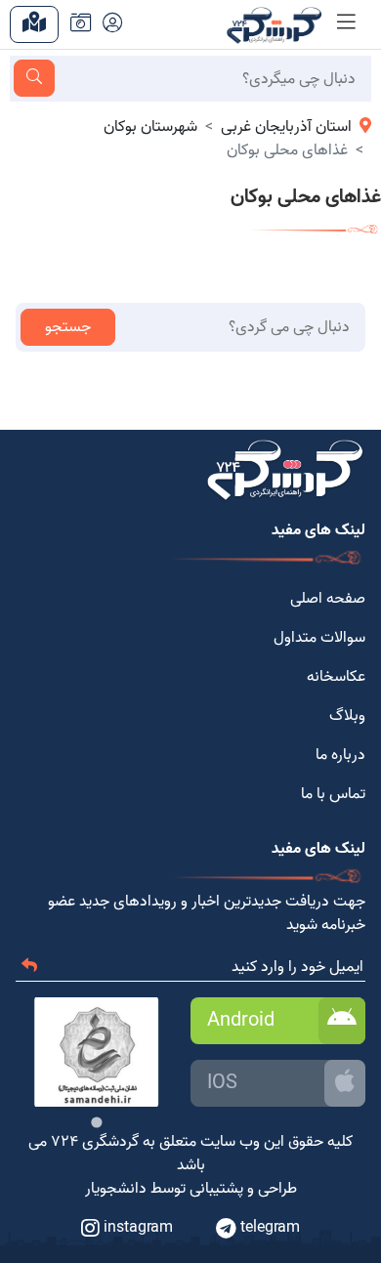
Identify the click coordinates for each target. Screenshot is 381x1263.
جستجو (68, 327)
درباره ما (340, 755)
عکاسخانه (336, 677)
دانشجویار (116, 1188)
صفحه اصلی (327, 598)
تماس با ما (333, 794)
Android (241, 1020)
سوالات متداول (319, 638)
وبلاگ (347, 716)
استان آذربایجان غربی (286, 127)
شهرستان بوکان (150, 127)
